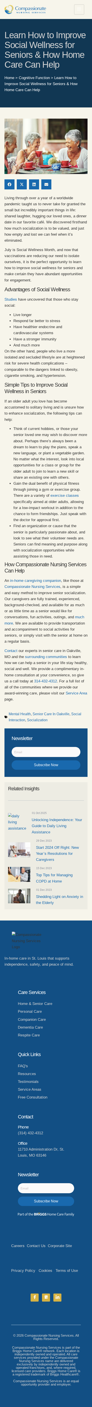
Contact (10, 651)
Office (22, 1143)
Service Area (76, 693)
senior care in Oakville (51, 714)
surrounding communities (46, 657)
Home (9, 78)
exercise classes (64, 495)
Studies (10, 299)
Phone (23, 1127)
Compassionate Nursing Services (32, 587)
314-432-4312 (45, 681)
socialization (37, 720)
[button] (9, 184)
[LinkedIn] (57, 1298)
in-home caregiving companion (35, 581)
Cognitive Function (34, 78)
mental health (20, 714)
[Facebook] (35, 1298)
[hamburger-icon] (79, 9)
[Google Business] (46, 1298)
